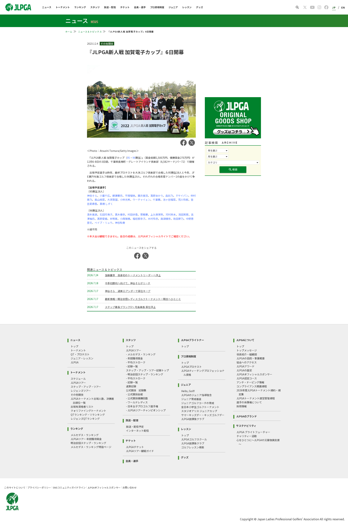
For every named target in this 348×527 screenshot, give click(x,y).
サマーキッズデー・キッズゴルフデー (202, 415)
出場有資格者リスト (82, 406)
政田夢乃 (178, 218)
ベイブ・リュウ (103, 222)
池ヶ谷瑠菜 (169, 199)
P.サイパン (182, 195)
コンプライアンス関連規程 (252, 386)
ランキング (80, 7)
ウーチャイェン (141, 199)
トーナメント (63, 7)
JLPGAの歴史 (244, 370)
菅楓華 (144, 214)
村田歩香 (133, 214)
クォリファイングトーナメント (88, 410)
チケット (125, 7)
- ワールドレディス (137, 402)
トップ (74, 346)
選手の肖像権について (249, 402)
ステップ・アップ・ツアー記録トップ (147, 370)
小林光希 (125, 199)
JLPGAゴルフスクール (194, 439)
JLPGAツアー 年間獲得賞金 (86, 439)
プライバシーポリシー (39, 487)
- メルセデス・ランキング (141, 354)
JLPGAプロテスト (191, 366)
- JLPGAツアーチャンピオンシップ (146, 410)
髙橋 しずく (106, 204)
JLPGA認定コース (247, 378)
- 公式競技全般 (134, 394)
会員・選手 (140, 7)
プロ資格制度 (157, 7)
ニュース (46, 7)
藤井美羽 (143, 195)
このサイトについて (14, 487)
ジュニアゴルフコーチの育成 (197, 403)
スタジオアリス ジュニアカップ (199, 411)
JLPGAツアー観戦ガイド (140, 451)
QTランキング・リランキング (88, 414)
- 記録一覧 (132, 366)
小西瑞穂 (125, 218)
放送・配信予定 (135, 426)
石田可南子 (106, 214)
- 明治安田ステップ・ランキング (144, 374)
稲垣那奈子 (139, 218)
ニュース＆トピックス (90, 31)
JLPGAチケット (135, 447)
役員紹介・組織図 (247, 354)
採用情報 (242, 406)
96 (133, 157)
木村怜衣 (153, 218)
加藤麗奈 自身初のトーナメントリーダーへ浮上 (133, 275)
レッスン (187, 7)
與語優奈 (166, 218)
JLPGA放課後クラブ (192, 419)
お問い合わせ (130, 487)
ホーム (68, 31)
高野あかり (156, 195)
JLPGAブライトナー (192, 339)
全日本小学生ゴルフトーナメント (200, 407)
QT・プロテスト (80, 354)
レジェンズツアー (81, 390)
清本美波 (92, 214)
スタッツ (95, 7)
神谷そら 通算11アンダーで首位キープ (127, 291)
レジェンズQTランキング (85, 418)
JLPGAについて (245, 339)
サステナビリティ (246, 425)
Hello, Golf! (188, 391)
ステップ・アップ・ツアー (86, 386)
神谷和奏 (120, 222)
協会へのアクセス (247, 362)
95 (128, 157)
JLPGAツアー (78, 382)
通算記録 (131, 386)
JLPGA (74, 362)
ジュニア (173, 7)
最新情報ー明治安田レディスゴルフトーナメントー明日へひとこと (143, 299)
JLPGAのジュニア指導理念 (196, 395)
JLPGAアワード (245, 366)
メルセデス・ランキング (85, 435)
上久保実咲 (156, 214)
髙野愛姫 (102, 218)
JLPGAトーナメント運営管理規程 (256, 398)
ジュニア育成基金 (191, 399)
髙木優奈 (120, 214)
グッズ (199, 7)
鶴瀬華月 (117, 195)
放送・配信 (110, 7)
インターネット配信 (137, 430)
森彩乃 (169, 195)
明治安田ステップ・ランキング (88, 443)
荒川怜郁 (183, 199)
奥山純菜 (100, 199)
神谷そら (92, 195)
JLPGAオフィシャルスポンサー (254, 374)
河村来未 (171, 214)
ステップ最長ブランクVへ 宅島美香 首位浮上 (130, 307)
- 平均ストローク (135, 362)
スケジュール (78, 378)
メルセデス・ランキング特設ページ (91, 447)
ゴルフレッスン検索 (192, 447)
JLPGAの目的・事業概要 (251, 358)
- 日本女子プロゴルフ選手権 (142, 406)
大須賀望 (112, 199)
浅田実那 (183, 214)
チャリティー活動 (247, 436)
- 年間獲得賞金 (134, 358)
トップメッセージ (247, 350)
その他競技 (77, 394)
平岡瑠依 (130, 195)
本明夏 (113, 218)
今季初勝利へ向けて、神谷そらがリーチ (127, 283)
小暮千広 (105, 195)
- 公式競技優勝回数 (137, 398)
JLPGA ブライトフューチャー (253, 432)
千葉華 (156, 199)
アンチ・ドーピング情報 (250, 382)
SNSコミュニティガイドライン (69, 487)
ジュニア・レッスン (82, 358)
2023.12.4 (93, 43)
